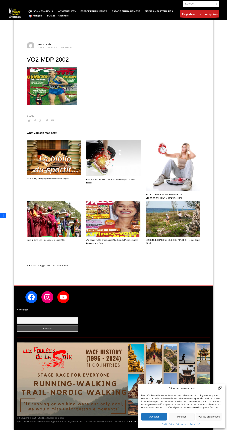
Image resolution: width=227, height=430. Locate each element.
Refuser (181, 416)
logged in (44, 265)
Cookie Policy (168, 424)
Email (20, 315)
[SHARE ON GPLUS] (40, 120)
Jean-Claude (44, 44)
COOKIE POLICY (132, 421)
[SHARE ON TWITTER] (29, 120)
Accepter (154, 416)
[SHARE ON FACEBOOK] (35, 120)
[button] (220, 388)
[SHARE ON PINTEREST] (46, 120)
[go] (216, 3)
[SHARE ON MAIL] (52, 120)
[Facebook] (3, 215)
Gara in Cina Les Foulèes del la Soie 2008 (46, 240)
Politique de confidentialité (187, 424)
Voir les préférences (209, 416)
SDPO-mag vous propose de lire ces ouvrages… (49, 178)
